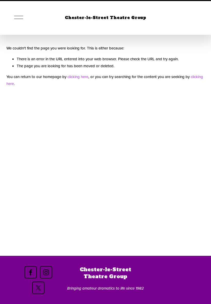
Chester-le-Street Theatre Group (105, 17)
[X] (38, 288)
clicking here (77, 76)
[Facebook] (30, 272)
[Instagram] (46, 272)
